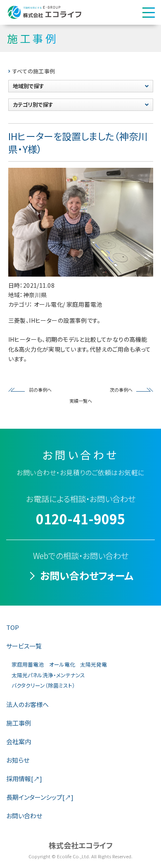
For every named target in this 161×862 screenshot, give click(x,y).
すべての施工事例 (33, 71)
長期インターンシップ (39, 797)
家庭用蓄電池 (28, 664)
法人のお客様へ (27, 704)
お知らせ (17, 760)
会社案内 (18, 741)
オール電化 (62, 664)
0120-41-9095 (80, 518)
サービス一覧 (24, 645)
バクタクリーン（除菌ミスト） (43, 685)
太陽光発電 (93, 664)
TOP (12, 627)
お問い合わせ (24, 815)
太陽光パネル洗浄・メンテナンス (48, 675)
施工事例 (18, 723)
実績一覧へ (80, 400)
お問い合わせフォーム (86, 575)
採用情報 (24, 778)
